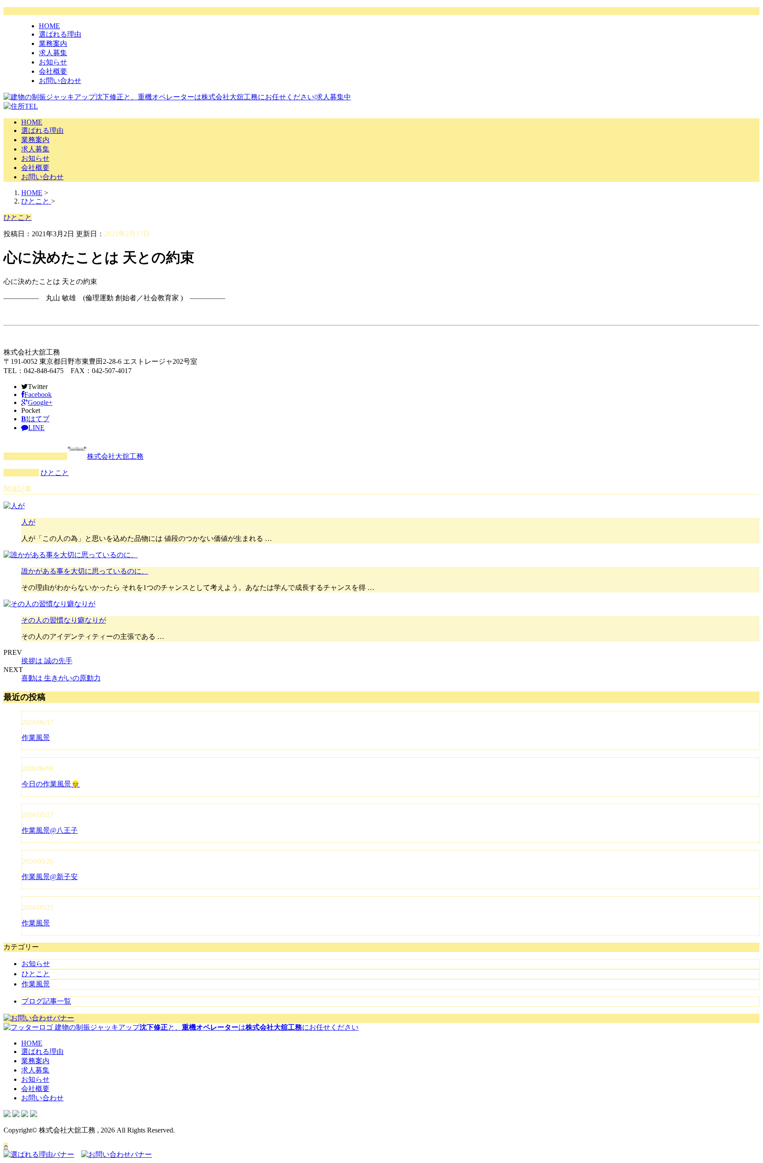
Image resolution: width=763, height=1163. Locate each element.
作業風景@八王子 (50, 830)
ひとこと (55, 472)
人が (28, 522)
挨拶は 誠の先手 (46, 661)
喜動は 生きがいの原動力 (61, 678)
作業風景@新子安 (50, 876)
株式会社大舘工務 (115, 456)
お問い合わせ (60, 80)
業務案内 (53, 43)
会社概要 (53, 71)
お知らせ (53, 62)
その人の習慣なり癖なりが (63, 620)
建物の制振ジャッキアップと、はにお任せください (206, 1027)
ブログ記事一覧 (46, 1001)
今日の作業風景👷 (51, 784)
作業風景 (36, 737)
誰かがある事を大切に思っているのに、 (84, 571)
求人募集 (53, 53)
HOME (49, 26)
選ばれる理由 (60, 34)
